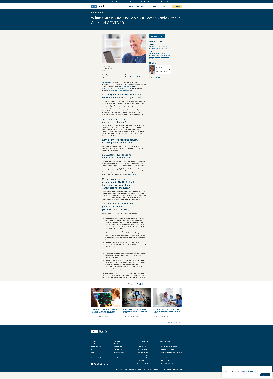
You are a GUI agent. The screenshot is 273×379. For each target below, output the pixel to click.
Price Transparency (142, 355)
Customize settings (253, 374)
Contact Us (160, 1)
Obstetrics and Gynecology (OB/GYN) (159, 56)
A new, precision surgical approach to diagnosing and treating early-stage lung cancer (135, 311)
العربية (92, 352)
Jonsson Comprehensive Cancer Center (121, 90)
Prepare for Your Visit (142, 341)
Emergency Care (118, 349)
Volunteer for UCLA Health (166, 363)
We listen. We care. (166, 369)
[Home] (91, 12)
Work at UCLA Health (165, 360)
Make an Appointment (119, 352)
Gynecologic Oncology (154, 53)
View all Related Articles (174, 322)
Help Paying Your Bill (142, 352)
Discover (164, 6)
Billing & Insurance (142, 349)
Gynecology (163, 53)
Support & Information (142, 357)
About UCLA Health (165, 341)
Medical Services (118, 355)
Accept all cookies (265, 375)
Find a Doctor (177, 6)
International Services (96, 346)
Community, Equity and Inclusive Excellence (171, 352)
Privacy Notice (127, 369)
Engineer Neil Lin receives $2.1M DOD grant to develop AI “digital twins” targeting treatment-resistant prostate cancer (105, 311)
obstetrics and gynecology (126, 86)
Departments (163, 344)
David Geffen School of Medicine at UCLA (113, 88)
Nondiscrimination (136, 369)
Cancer (151, 46)
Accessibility (157, 369)
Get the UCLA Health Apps (97, 357)
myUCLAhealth (141, 1)
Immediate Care (118, 346)
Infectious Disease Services (156, 55)
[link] (154, 77)
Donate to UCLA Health (166, 357)
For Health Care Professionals (167, 349)
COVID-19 (137, 77)
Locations (154, 6)
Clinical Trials (117, 357)
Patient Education (141, 346)
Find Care (128, 6)
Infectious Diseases (154, 48)
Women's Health (163, 48)
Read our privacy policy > (248, 371)
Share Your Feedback (96, 344)
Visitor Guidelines (141, 344)
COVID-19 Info (140, 360)
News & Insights (99, 12)
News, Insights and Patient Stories (168, 346)
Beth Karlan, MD (106, 82)
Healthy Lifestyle (162, 46)
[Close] (269, 368)
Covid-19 (155, 46)
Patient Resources (141, 6)
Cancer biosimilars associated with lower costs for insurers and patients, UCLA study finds (167, 311)
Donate (150, 1)
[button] (117, 1)
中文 (92, 349)
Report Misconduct (147, 369)
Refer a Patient (130, 1)
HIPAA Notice (118, 369)
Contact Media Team (165, 355)
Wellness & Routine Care (143, 363)
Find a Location (118, 344)
